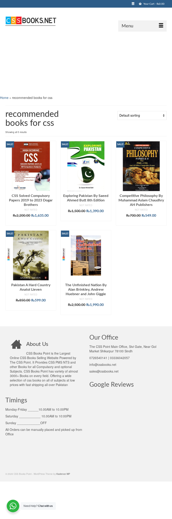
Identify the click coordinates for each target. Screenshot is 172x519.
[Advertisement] (86, 63)
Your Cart (153, 3)
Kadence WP (63, 473)
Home (4, 97)
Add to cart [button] (31, 222)
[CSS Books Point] (86, 20)
